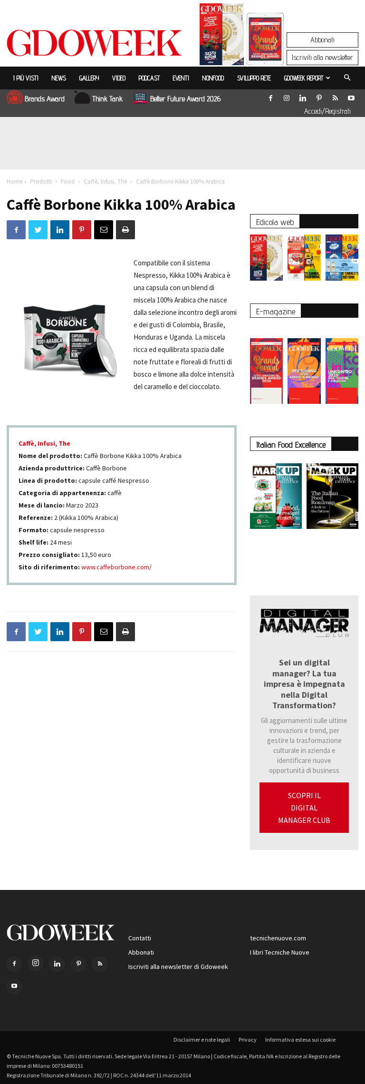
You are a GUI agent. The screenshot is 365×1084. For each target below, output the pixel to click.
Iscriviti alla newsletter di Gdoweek (178, 966)
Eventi (181, 78)
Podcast (149, 78)
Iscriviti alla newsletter (322, 57)
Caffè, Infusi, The (105, 181)
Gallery (89, 78)
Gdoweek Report (303, 78)
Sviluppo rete (254, 78)
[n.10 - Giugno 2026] (342, 259)
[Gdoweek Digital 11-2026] (265, 52)
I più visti (25, 78)
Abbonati (322, 39)
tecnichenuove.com (278, 938)
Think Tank (107, 98)
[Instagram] (286, 96)
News (59, 78)
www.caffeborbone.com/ (116, 567)
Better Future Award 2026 (185, 98)
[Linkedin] (303, 96)
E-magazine (275, 311)
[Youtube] (351, 96)
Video (118, 78)
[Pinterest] (319, 96)
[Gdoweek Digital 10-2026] (304, 366)
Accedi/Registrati (327, 111)
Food (68, 181)
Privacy (248, 1039)
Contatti (139, 938)
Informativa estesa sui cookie (300, 1039)
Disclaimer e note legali (201, 1039)
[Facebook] (270, 96)
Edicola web (275, 222)
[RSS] (335, 96)
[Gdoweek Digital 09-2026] (342, 366)
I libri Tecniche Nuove (279, 952)
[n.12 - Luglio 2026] (222, 36)
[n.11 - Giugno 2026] (304, 259)
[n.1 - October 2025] (276, 498)
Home (14, 181)
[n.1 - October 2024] (332, 498)
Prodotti (41, 181)
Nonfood (213, 78)
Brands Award (45, 98)
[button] (347, 78)
